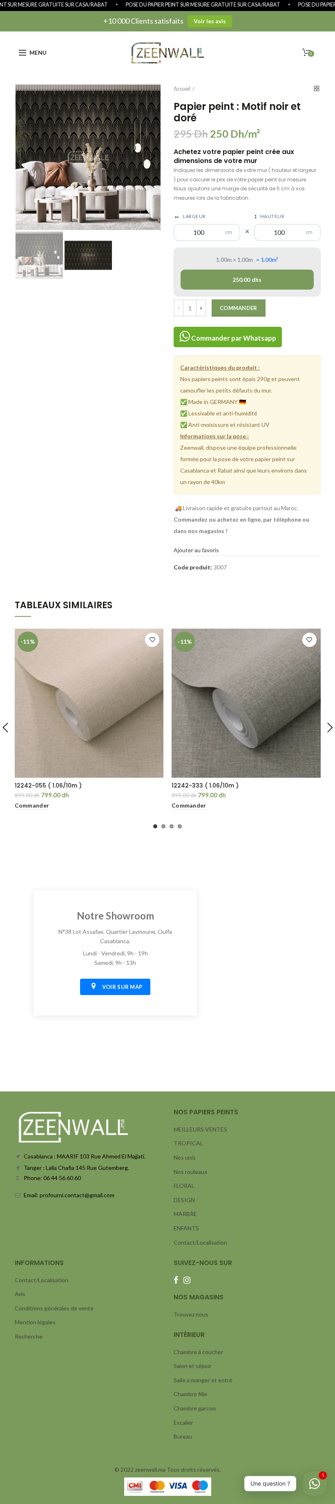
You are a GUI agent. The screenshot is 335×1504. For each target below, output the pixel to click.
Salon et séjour (193, 1365)
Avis (20, 1293)
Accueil (182, 88)
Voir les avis (210, 21)
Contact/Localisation (200, 1242)
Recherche (28, 1336)
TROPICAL (188, 1143)
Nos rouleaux (190, 1171)
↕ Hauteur (269, 215)
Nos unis (185, 1157)
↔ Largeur (190, 215)
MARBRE (185, 1213)
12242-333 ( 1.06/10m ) (205, 785)
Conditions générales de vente (54, 1308)
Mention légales (35, 1322)
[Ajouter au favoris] (152, 640)
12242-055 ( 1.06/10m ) (48, 785)
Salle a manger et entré (203, 1380)
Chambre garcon (195, 1408)
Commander (238, 308)
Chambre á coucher (198, 1351)
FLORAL (184, 1185)
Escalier (183, 1422)
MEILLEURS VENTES (200, 1129)
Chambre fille (190, 1393)
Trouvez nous (191, 1314)
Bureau (183, 1436)
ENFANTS (186, 1228)
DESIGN (184, 1199)
